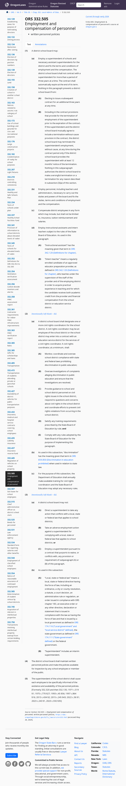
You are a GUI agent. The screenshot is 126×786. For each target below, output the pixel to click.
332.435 (11, 441)
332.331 (12, 193)
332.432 (12, 423)
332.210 (12, 181)
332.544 (13, 563)
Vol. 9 (19, 12)
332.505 (13, 478)
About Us (78, 751)
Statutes (106, 751)
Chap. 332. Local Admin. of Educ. (46, 12)
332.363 (12, 334)
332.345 (13, 248)
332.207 (12, 170)
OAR (104, 763)
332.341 (13, 232)
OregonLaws (18, 5)
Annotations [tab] (42, 44)
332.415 (13, 378)
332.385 (12, 354)
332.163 (12, 109)
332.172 (12, 128)
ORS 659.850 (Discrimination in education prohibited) (57, 460)
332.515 (13, 508)
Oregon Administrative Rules (38, 5)
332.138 (11, 72)
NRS (104, 755)
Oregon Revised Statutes (58, 5)
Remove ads (107, 5)
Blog (76, 747)
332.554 (12, 580)
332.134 (12, 47)
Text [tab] (29, 44)
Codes (105, 743)
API (75, 755)
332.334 (13, 206)
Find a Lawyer (80, 743)
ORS (12, 12)
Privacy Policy (80, 774)
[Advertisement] (102, 49)
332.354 (12, 275)
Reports (78, 763)
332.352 (13, 262)
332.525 (11, 522)
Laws (104, 759)
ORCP (72, 3)
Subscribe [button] (11, 755)
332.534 (13, 547)
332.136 (12, 59)
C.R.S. (105, 747)
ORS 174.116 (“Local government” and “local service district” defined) (61, 626)
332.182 (13, 159)
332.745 (13, 612)
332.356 (13, 288)
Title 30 (27, 12)
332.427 (13, 399)
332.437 (12, 451)
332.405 (13, 364)
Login (117, 3)
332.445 (12, 463)
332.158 (13, 92)
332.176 (12, 145)
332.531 (12, 533)
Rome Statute (108, 770)
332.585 (13, 596)
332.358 (12, 300)
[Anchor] (59, 51)
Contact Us (79, 759)
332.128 (12, 26)
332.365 (11, 344)
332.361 (13, 317)
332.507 (12, 493)
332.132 (13, 38)
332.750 (13, 631)
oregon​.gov (90, 27)
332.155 (11, 81)
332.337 (13, 218)
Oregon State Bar (47, 742)
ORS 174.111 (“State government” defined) (62, 637)
